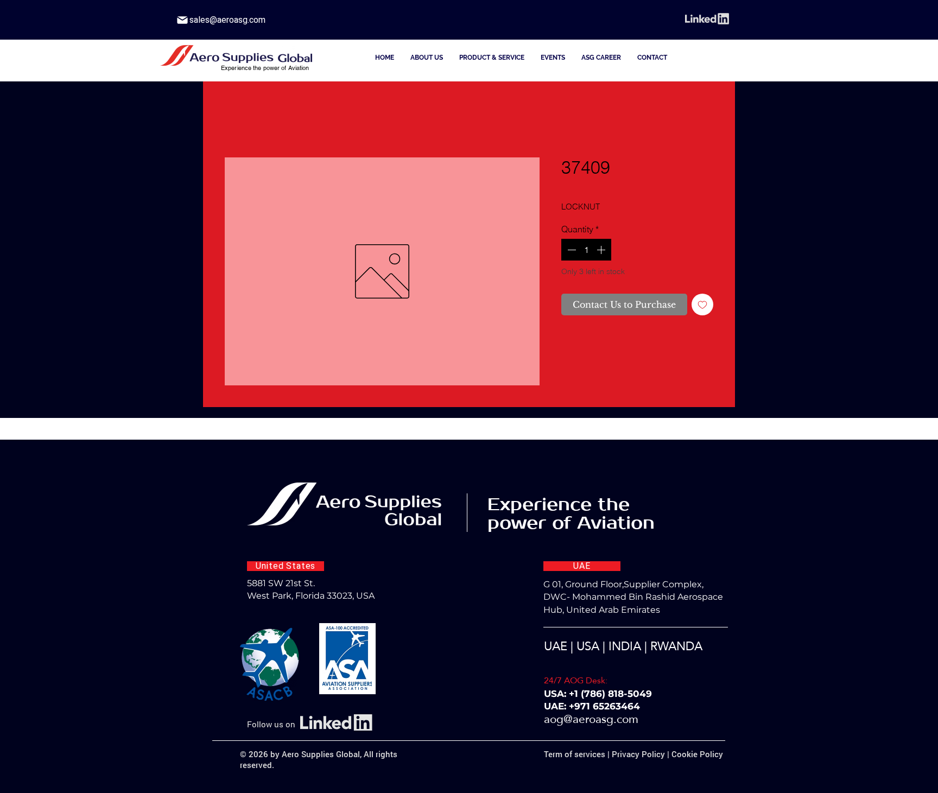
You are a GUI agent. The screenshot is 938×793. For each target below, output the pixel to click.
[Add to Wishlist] (702, 304)
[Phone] (182, 20)
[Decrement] (570, 249)
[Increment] (602, 249)
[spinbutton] (586, 249)
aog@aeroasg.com (591, 718)
